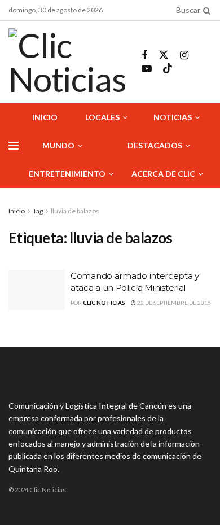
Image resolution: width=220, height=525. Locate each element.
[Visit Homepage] (67, 62)
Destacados (154, 145)
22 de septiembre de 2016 (173, 302)
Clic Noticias (104, 302)
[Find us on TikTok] (167, 69)
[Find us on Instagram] (184, 55)
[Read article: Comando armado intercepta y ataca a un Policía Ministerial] (36, 290)
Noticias (172, 117)
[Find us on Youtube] (147, 69)
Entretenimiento (67, 173)
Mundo (58, 145)
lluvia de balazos (75, 211)
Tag (38, 211)
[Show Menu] (13, 146)
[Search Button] (204, 10)
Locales (102, 117)
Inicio (45, 117)
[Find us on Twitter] (164, 55)
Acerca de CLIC (163, 173)
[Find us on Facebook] (144, 55)
